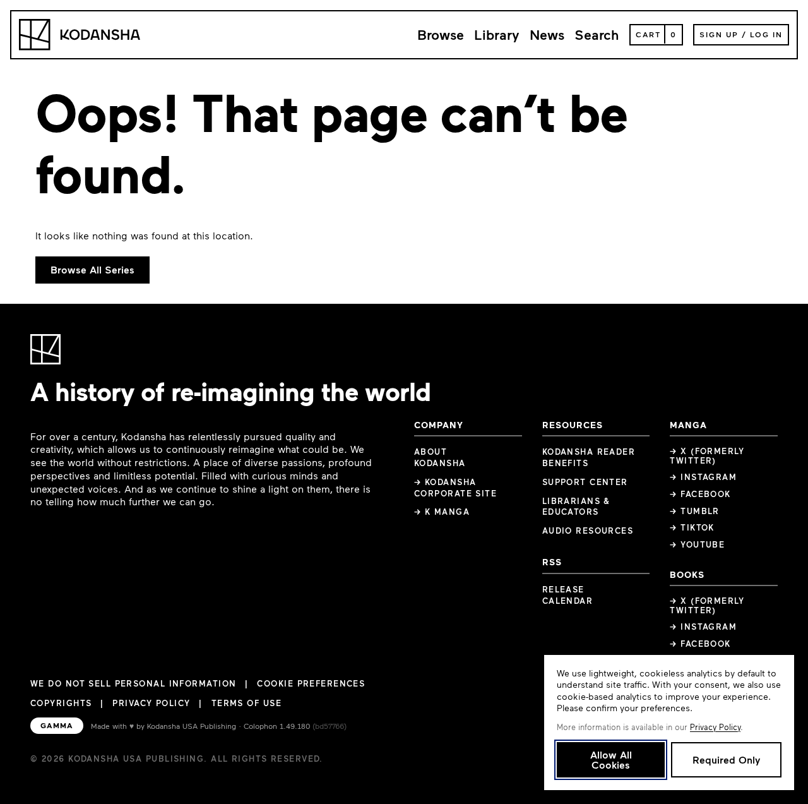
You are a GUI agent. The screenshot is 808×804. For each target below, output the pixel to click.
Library (497, 34)
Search (596, 34)
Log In (766, 34)
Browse (440, 34)
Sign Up (719, 34)
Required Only (726, 759)
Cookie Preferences (311, 683)
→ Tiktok (692, 527)
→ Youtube (697, 544)
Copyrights (61, 703)
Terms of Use (246, 703)
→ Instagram (703, 477)
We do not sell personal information (133, 683)
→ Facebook (700, 494)
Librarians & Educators (576, 506)
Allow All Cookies (611, 759)
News (547, 34)
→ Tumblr (695, 511)
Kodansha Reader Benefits (589, 457)
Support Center (585, 482)
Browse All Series (92, 269)
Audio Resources (588, 530)
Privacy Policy (151, 703)
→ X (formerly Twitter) (707, 455)
